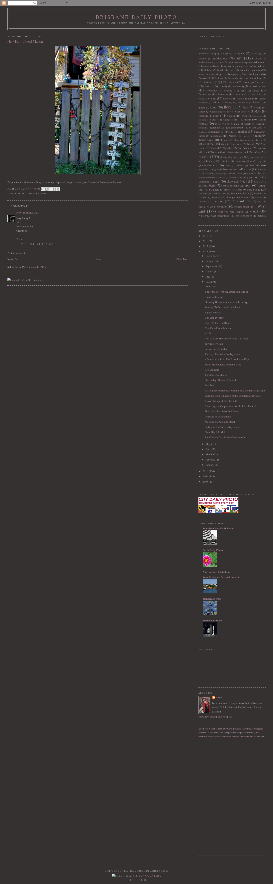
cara (219, 697)
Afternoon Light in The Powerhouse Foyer (227, 359)
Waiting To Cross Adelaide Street (223, 307)
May (208, 444)
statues (227, 189)
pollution (225, 161)
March (209, 454)
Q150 (249, 161)
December (211, 256)
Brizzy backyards (251, 74)
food (245, 107)
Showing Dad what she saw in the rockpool (228, 302)
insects (247, 123)
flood (21, 193)
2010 (206, 471)
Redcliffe (202, 169)
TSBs (235, 201)
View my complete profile (215, 716)
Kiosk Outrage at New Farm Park (222, 401)
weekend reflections (243, 206)
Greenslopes (257, 115)
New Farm (33, 193)
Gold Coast (240, 111)
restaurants (232, 169)
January (210, 465)
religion (215, 169)
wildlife (254, 211)
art (239, 58)
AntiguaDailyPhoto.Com (216, 572)
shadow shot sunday (238, 177)
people (203, 156)
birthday (208, 70)
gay (229, 111)
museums (237, 143)
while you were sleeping (230, 211)
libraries (215, 131)
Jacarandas (214, 127)
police (263, 157)
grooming (202, 119)
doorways (223, 94)
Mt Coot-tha (206, 144)
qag (259, 161)
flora (227, 107)
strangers (202, 193)
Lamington (202, 131)
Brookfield (204, 78)
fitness (201, 107)
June (208, 282)
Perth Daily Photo (213, 550)
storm (239, 189)
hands (213, 119)
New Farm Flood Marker (218, 328)
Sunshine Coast (218, 193)
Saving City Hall (214, 343)
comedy (223, 86)
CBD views (228, 82)
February (211, 459)
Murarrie (225, 143)
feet (226, 102)
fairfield (240, 98)
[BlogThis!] (47, 189)
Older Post (182, 259)
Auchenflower (205, 62)
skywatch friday (237, 181)
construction (258, 86)
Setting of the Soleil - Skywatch (222, 427)
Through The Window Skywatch (222, 354)
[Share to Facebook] (54, 189)
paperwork (243, 152)
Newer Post (13, 259)
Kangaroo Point (234, 127)
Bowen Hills (204, 74)
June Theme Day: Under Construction (225, 437)
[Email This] (43, 189)
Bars (215, 66)
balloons (261, 62)
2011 (206, 251)
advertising (256, 53)
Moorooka (225, 139)
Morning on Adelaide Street (220, 421)
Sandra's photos (234, 173)
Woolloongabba (243, 215)
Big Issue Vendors (247, 66)
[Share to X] (50, 189)
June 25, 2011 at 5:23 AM (34, 244)
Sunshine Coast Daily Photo (218, 528)
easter (201, 98)
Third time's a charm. (216, 375)
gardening (216, 111)
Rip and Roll (212, 369)
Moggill (247, 135)
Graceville (203, 115)
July (208, 276)
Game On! (210, 286)
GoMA (255, 111)
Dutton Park (241, 94)
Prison (238, 161)
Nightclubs (228, 148)
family (250, 98)
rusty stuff (207, 173)
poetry (253, 157)
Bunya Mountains (236, 78)
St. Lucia (214, 189)
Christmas (260, 82)
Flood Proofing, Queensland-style (223, 364)
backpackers (247, 62)
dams (243, 90)
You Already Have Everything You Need (227, 338)
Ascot (258, 58)
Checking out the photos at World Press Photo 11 (231, 406)
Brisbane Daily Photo (136, 16)
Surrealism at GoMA (216, 349)
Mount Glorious (240, 140)
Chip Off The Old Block (218, 323)
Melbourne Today (213, 620)
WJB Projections (220, 215)
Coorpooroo (211, 90)
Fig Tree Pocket (240, 102)
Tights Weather (213, 312)
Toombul (258, 197)
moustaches (256, 139)
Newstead (214, 148)
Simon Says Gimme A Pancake (221, 380)
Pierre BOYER (24, 212)
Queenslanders (207, 165)
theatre (216, 197)
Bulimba (219, 78)
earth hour (257, 94)
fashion (215, 102)
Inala (236, 123)
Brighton (234, 74)
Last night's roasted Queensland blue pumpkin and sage (235, 390)
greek (232, 115)
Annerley (202, 58)
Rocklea (262, 169)
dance (256, 90)
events (212, 98)
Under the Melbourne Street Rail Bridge (226, 291)
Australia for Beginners (227, 62)
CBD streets (206, 82)
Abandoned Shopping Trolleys (213, 53)
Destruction (204, 94)
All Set (208, 333)
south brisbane (231, 185)
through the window (237, 197)
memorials (216, 135)
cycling (228, 90)
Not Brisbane (245, 148)
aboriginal (239, 53)
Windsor (202, 215)
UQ (211, 206)
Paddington (230, 152)
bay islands (229, 66)
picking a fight (227, 157)
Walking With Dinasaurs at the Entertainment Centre (233, 395)
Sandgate (220, 173)
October (210, 261)
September (212, 266)
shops (256, 177)
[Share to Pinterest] (58, 189)
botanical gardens (250, 70)
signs (44, 193)
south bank (208, 185)
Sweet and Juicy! (214, 297)
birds (263, 66)
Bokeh (220, 70)
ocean (216, 152)
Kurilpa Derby (255, 127)
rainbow (239, 165)
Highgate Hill (230, 119)
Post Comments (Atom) (34, 267)
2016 (206, 236)
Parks (256, 152)
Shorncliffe (203, 181)
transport (218, 201)
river (248, 169)
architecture (220, 58)
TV (248, 201)
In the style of (222, 123)
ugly (259, 201)
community (238, 86)
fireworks (257, 102)
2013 (206, 241)
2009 (206, 476)
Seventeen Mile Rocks (215, 177)
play (240, 157)
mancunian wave (212, 598)
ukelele (201, 206)
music (250, 144)
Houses (203, 123)
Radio (227, 165)
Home (98, 259)
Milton (232, 135)
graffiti (217, 115)
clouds (207, 86)
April (209, 449)
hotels (260, 119)
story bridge (253, 189)
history (247, 119)
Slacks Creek (260, 181)
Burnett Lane (255, 78)
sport (248, 185)
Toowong (202, 201)
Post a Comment (16, 253)
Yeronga (262, 215)
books (232, 70)
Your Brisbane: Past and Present (221, 577)
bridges (219, 74)
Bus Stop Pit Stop (214, 317)
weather (222, 206)
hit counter (136, 880)
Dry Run (209, 385)
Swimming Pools (240, 193)
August (210, 271)
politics (207, 161)
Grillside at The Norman (218, 416)
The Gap (202, 197)
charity (247, 82)
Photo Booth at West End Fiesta (222, 411)
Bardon (206, 66)
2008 (206, 481)
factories (227, 98)
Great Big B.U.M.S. (215, 432)
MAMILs (229, 131)
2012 (206, 246)
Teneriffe (258, 193)
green (244, 115)
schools (250, 173)
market (242, 131)
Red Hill (254, 165)
